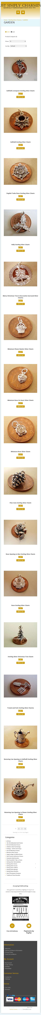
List (13, 32)
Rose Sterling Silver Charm (20, 605)
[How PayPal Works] (20, 998)
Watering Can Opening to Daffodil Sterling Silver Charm (20, 760)
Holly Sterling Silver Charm (20, 244)
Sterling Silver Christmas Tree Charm (20, 657)
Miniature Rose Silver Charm (20, 451)
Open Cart (29, 1007)
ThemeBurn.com (27, 1009)
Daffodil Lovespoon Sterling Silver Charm (21, 91)
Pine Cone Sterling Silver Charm (20, 503)
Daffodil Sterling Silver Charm (20, 142)
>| (25, 828)
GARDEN (25, 20)
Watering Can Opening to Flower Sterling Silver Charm (20, 813)
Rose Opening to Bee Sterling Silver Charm (20, 554)
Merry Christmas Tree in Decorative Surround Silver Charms (20, 297)
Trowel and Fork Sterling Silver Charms (20, 708)
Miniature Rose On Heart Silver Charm (20, 400)
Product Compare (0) (11, 36)
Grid (8, 32)
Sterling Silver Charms (15, 20)
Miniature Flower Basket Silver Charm (20, 349)
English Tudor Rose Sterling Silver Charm (21, 193)
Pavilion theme (13, 1009)
